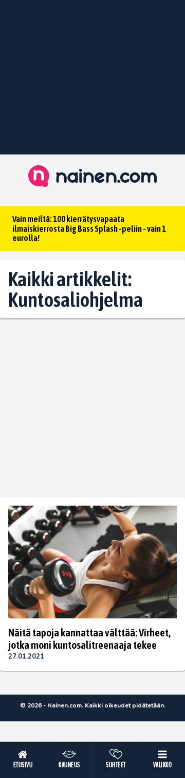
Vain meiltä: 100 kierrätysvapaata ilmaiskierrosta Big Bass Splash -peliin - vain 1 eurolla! (89, 228)
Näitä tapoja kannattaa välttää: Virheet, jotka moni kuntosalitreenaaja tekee (89, 638)
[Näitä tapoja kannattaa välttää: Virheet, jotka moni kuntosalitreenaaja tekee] (92, 562)
